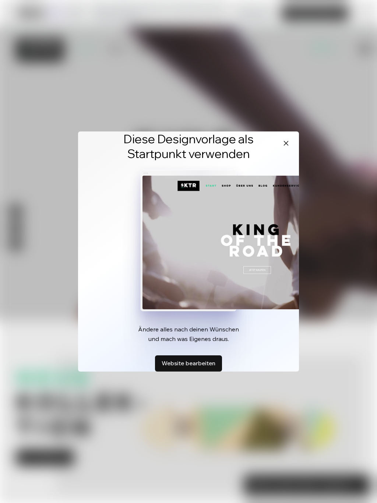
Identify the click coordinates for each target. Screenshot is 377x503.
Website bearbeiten (188, 363)
